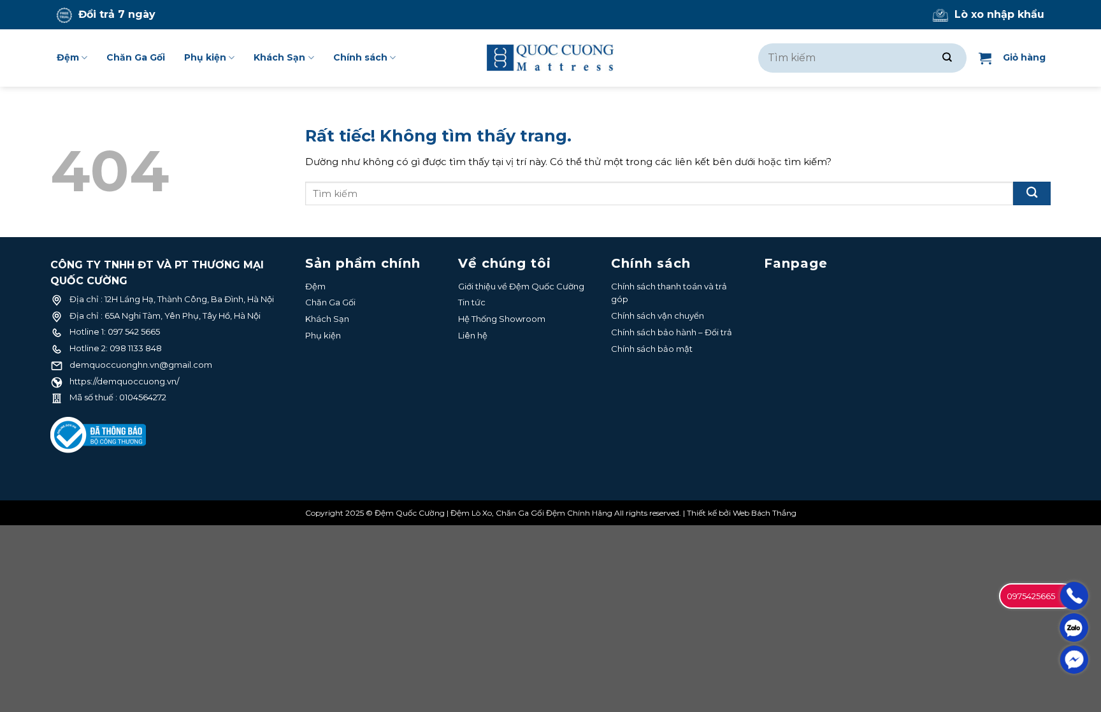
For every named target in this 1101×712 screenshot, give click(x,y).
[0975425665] (1074, 595)
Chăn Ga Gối (135, 57)
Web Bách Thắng (764, 513)
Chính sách (360, 57)
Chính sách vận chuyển (657, 315)
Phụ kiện (205, 57)
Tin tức (472, 302)
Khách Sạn (279, 57)
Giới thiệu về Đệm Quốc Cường (521, 286)
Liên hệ (472, 335)
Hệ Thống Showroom (501, 319)
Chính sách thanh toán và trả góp (669, 293)
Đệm (68, 57)
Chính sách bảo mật (652, 349)
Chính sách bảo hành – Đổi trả (671, 332)
